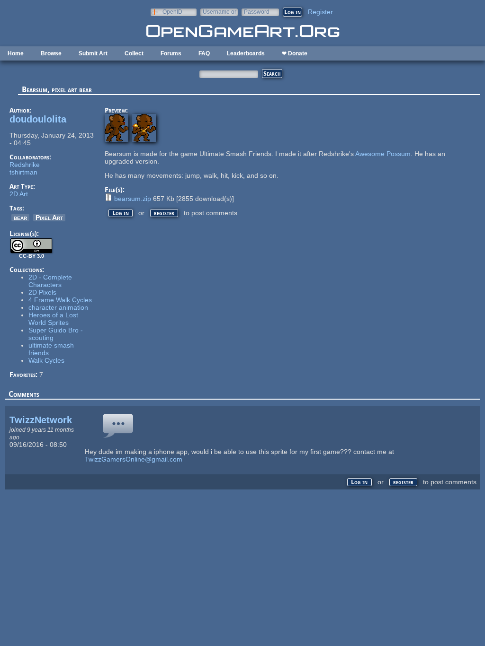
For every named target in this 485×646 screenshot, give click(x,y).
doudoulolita (37, 119)
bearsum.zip (132, 198)
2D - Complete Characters (50, 280)
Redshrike (24, 164)
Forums (171, 53)
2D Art (18, 194)
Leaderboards (246, 53)
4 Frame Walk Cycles (60, 300)
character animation (58, 307)
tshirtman (23, 172)
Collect (134, 53)
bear (20, 217)
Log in (120, 213)
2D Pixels (42, 292)
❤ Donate (294, 53)
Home (16, 53)
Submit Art (93, 53)
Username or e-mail (219, 12)
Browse (51, 53)
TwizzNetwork (40, 420)
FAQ (204, 53)
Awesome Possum (383, 153)
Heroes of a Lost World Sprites (53, 318)
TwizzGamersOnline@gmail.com (133, 459)
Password (256, 12)
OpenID (172, 12)
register (164, 213)
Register (320, 12)
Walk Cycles (46, 360)
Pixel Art (49, 217)
